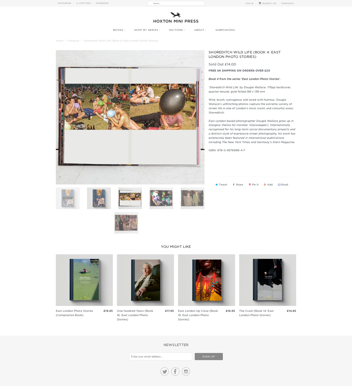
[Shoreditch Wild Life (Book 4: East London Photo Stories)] (130, 117)
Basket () (269, 3)
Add (270, 184)
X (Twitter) (83, 3)
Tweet (223, 184)
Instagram (64, 3)
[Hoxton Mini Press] (176, 18)
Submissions (225, 30)
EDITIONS (176, 30)
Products (73, 40)
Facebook (102, 3)
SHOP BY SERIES (146, 30)
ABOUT (199, 30)
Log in (249, 3)
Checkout (287, 3)
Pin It (255, 184)
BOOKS (118, 30)
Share (239, 184)
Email (284, 184)
